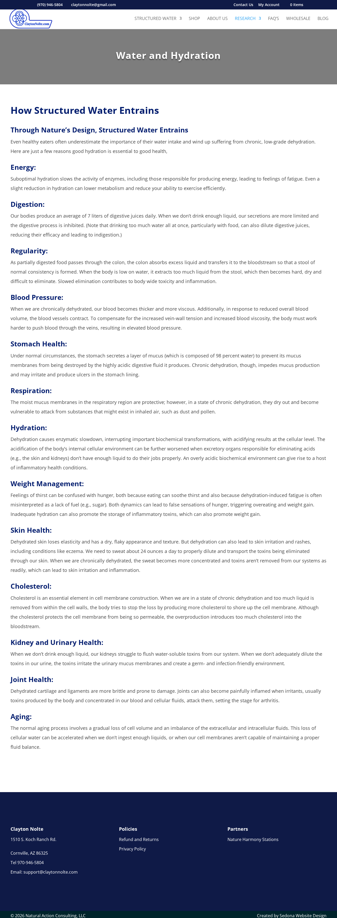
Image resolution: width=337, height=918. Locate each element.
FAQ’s (273, 19)
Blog (323, 19)
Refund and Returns (139, 839)
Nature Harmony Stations (253, 839)
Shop (194, 19)
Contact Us (243, 5)
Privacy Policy (132, 849)
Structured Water (155, 19)
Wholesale (298, 19)
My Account (269, 5)
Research (245, 19)
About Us (217, 19)
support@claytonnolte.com (50, 872)
